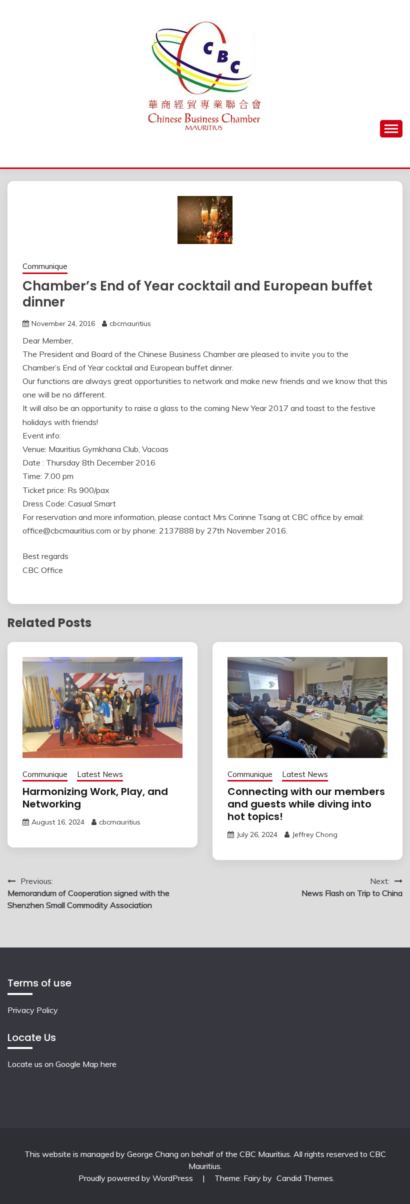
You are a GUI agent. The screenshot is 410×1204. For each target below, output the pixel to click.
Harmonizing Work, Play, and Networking (95, 797)
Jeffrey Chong (315, 834)
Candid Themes (304, 1178)
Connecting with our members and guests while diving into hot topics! (306, 804)
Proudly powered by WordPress (136, 1178)
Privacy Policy (33, 1010)
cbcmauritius (130, 323)
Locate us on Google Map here (62, 1064)
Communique (45, 266)
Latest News (100, 774)
